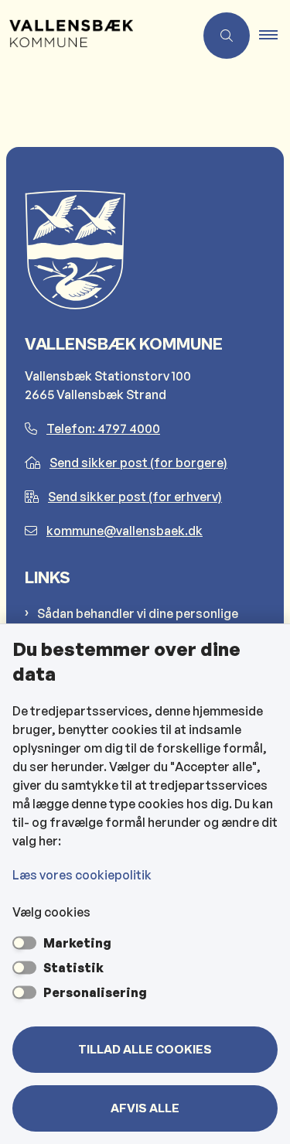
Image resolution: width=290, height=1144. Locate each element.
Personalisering (95, 992)
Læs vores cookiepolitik (82, 875)
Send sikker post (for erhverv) (135, 496)
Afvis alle (145, 1108)
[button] (274, 35)
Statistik (73, 967)
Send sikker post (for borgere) (138, 462)
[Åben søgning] (226, 35)
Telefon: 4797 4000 (103, 428)
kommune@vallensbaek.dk (124, 530)
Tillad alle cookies (145, 1050)
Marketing (77, 943)
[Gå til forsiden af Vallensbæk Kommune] (97, 35)
